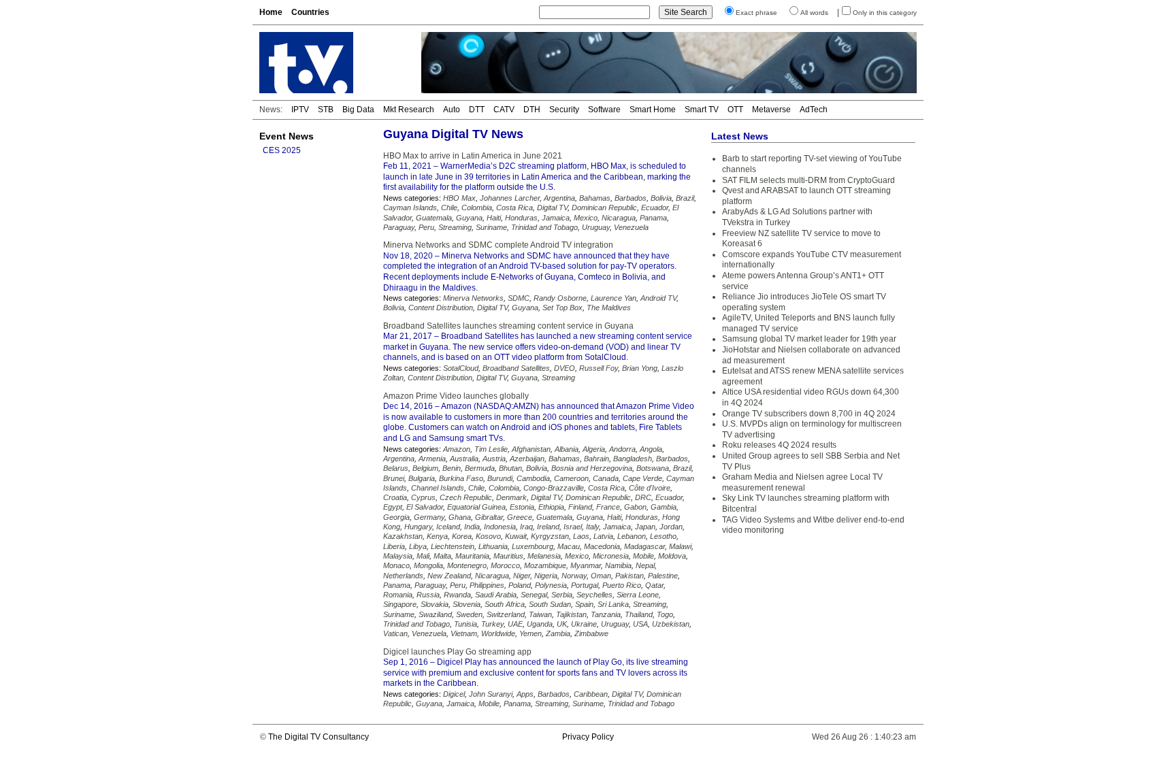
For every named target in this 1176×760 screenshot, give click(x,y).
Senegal (534, 595)
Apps (525, 694)
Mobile (643, 556)
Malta (442, 556)
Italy (592, 527)
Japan (645, 527)
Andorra (622, 449)
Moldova (672, 556)
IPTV (300, 109)
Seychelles (594, 595)
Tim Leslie (491, 449)
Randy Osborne (560, 298)
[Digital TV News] (332, 62)
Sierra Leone (638, 595)
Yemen (530, 633)
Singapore (399, 604)
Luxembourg (532, 546)
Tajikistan (571, 614)
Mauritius (508, 556)
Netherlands (403, 576)
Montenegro (467, 565)
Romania (397, 595)
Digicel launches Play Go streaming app (457, 652)
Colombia (476, 207)
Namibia (618, 565)
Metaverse (771, 109)
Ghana (459, 517)
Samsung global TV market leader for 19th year (809, 339)
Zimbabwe (591, 633)
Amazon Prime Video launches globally (456, 396)
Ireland (548, 527)
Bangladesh (632, 459)
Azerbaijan (527, 459)
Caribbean (591, 694)
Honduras (521, 218)
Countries (310, 12)
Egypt (392, 507)
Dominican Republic (604, 207)
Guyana (469, 218)
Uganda (540, 624)
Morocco (505, 565)
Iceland (448, 527)
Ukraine (584, 624)
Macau (568, 546)
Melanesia (544, 556)
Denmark (511, 497)
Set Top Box (562, 307)
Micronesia (611, 556)
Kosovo (488, 536)
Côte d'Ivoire (649, 488)
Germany (429, 517)
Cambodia (533, 478)
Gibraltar (489, 517)
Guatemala (434, 218)
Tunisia (465, 624)
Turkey (492, 624)
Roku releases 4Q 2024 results (779, 445)
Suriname (491, 227)
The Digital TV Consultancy (318, 737)
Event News (286, 136)
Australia (464, 459)
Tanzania (606, 614)
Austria (494, 459)
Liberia (394, 546)
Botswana (652, 468)
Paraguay (398, 227)
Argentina (559, 198)
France (608, 507)
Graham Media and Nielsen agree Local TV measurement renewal (802, 482)
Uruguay (596, 227)
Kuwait (516, 536)
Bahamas (594, 198)
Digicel (454, 694)
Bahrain (596, 459)
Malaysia (397, 556)
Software (604, 109)
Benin (451, 468)
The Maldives (609, 307)
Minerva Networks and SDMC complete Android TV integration (498, 245)
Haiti (494, 218)
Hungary (418, 527)
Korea (462, 536)
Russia (428, 595)
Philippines (487, 585)
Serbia (561, 595)
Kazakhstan (403, 536)
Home (270, 12)
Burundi (499, 478)
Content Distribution (440, 307)
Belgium (425, 468)
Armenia (432, 459)
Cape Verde (642, 478)
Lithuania (493, 546)
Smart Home (653, 109)
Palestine (663, 576)
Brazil (685, 198)
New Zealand (449, 576)
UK (562, 624)
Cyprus (423, 497)
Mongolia (428, 565)
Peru (426, 227)
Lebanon (631, 536)
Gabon (635, 507)
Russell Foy (598, 368)
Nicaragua (619, 218)
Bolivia (661, 198)
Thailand (639, 614)
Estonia (522, 507)
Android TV (658, 298)
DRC (643, 497)
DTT (477, 109)
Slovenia (466, 604)
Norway (574, 576)
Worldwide (498, 633)
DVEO (564, 368)
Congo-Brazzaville (553, 488)
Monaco (396, 565)
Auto (451, 109)
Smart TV (702, 109)
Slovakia (434, 604)
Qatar (654, 585)
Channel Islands (437, 488)
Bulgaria (421, 478)
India (472, 527)
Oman (601, 576)
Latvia (603, 536)
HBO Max (459, 198)
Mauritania (472, 556)
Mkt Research (408, 109)
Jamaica (556, 218)
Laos (581, 536)
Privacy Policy (588, 737)
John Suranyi (490, 694)
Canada (606, 478)
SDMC (518, 298)
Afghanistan (531, 449)
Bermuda (480, 468)
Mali (422, 556)
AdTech (814, 109)
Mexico (586, 218)
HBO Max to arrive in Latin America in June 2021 (472, 156)
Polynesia (551, 585)
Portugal (584, 585)
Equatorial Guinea (476, 507)
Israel (573, 527)
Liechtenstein (452, 546)
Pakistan (629, 576)
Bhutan (510, 468)
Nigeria (545, 576)
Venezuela (631, 227)
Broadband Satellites (516, 368)
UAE (515, 624)
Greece (519, 517)
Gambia (663, 507)
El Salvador (424, 507)
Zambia (558, 633)
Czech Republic (466, 497)
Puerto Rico (621, 585)
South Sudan (550, 604)
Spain (584, 604)
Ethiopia (551, 507)
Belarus (395, 468)
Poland (519, 585)
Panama (653, 218)
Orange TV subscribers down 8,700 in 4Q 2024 (809, 413)
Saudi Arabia (496, 595)
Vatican (395, 633)
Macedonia (602, 546)
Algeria (594, 449)
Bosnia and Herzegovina (591, 468)
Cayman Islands (410, 207)
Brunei (393, 478)
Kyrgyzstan (550, 536)
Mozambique (545, 565)
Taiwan (540, 614)
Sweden (469, 614)
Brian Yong (639, 368)
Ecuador (654, 207)
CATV (503, 109)
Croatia (395, 497)
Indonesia (500, 527)
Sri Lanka (613, 604)
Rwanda (457, 595)
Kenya (437, 536)
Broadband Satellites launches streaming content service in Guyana (508, 326)
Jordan (671, 527)
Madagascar (644, 546)
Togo (665, 614)
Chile (449, 207)
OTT (735, 109)
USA (640, 624)
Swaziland (435, 614)
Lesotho (663, 536)
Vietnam (464, 633)
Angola (651, 449)
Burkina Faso (461, 478)
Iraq (526, 527)
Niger (521, 576)
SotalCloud (460, 368)
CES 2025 (282, 150)
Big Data (358, 109)
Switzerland (506, 614)
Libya (418, 546)
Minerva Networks (473, 298)
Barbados (631, 198)
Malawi (680, 546)
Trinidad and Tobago (544, 227)
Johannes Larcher (510, 198)
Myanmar (585, 565)
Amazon (456, 449)
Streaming (455, 227)
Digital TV (552, 207)
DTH (531, 109)
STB (325, 109)
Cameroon (571, 478)
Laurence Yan (613, 298)
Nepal (645, 565)
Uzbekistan (670, 624)
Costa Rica (514, 207)
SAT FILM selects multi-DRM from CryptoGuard (808, 180)
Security (564, 109)
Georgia (396, 517)
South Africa (505, 604)
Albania (566, 449)
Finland (580, 507)
